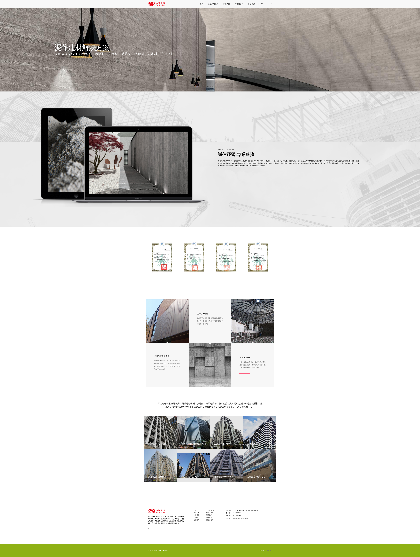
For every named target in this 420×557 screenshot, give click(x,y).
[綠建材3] (226, 257)
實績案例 (226, 4)
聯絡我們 (209, 515)
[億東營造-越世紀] (259, 432)
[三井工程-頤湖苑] (226, 432)
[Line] (268, 4)
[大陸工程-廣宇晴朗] (193, 465)
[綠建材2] (194, 257)
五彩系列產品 (213, 4)
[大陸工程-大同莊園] (160, 432)
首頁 (201, 4)
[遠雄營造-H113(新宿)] (226, 465)
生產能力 (196, 520)
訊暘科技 (269, 550)
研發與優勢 (239, 4)
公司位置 (196, 517)
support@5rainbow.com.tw (241, 518)
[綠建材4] (258, 257)
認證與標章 (209, 520)
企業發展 (251, 4)
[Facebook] (271, 4)
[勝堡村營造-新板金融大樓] (193, 432)
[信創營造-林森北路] (259, 465)
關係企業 (209, 517)
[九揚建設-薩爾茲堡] (160, 465)
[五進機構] (156, 4)
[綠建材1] (162, 257)
